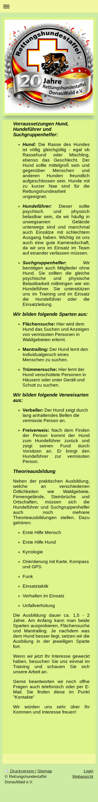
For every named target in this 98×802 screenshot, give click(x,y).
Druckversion (22, 771)
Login (88, 771)
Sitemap (44, 771)
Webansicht (82, 776)
